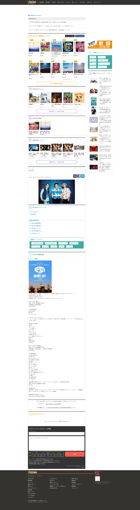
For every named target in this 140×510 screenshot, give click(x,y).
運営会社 (74, 480)
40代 (54, 455)
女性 (48, 452)
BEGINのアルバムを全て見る (56, 111)
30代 (48, 455)
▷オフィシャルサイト (34, 211)
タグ (69, 2)
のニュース (36, 228)
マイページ (30, 482)
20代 (41, 455)
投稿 (74, 454)
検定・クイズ (31, 491)
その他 (58, 452)
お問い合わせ (75, 478)
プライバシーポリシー (77, 484)
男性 (37, 452)
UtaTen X (52, 480)
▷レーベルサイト (33, 213)
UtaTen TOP (31, 478)
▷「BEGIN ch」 (33, 214)
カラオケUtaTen (31, 493)
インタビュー (31, 497)
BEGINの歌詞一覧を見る (56, 83)
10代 (35, 455)
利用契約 (83, 467)
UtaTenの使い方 (53, 488)
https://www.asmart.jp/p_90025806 (37, 396)
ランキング (61, 2)
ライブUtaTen (31, 495)
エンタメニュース (32, 488)
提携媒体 (74, 486)
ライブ (90, 2)
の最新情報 (36, 223)
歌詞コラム (30, 486)
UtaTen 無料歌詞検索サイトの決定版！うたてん (37, 500)
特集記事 (30, 490)
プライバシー (78, 467)
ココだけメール (53, 478)
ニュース (75, 2)
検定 (54, 2)
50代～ (60, 455)
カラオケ (83, 2)
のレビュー (36, 233)
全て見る (108, 52)
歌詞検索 (42, 2)
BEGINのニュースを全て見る (56, 162)
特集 (48, 2)
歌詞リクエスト (53, 482)
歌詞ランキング (31, 484)
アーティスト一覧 (54, 484)
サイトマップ (75, 488)
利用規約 (74, 482)
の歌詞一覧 (36, 231)
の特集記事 (36, 225)
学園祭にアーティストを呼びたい (58, 486)
